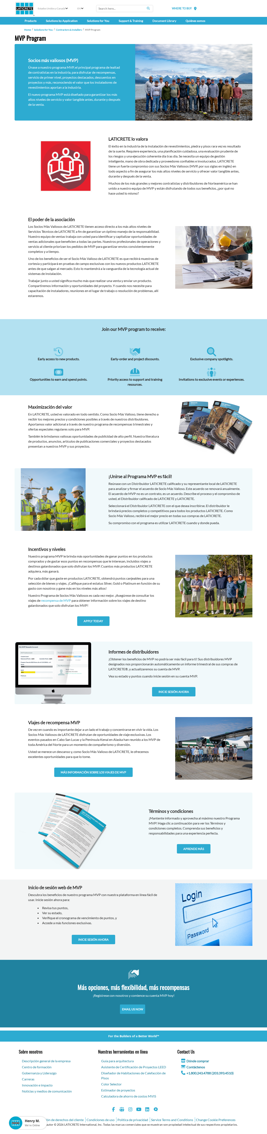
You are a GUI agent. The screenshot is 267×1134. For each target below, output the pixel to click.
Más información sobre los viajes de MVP (93, 772)
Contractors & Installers (69, 29)
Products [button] (31, 21)
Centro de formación (37, 1067)
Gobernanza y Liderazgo (39, 1073)
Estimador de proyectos (118, 1090)
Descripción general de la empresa (46, 1061)
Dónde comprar (197, 1061)
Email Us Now (132, 1009)
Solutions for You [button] (98, 21)
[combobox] (124, 8)
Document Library (164, 21)
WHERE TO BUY (182, 8)
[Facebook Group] (122, 1110)
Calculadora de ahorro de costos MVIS (128, 1096)
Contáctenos (195, 1067)
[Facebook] (113, 1110)
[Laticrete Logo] (24, 8)
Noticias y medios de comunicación (47, 1091)
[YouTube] (139, 1110)
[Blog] (156, 1110)
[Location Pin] (195, 8)
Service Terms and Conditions (172, 1120)
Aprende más (193, 849)
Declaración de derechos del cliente (58, 1120)
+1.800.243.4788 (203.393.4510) (210, 1073)
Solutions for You (43, 29)
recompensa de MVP (56, 600)
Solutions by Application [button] (62, 21)
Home (27, 29)
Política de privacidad (132, 1120)
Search (148, 8)
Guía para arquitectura (117, 1061)
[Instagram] (130, 1110)
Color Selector (111, 1084)
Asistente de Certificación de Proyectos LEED (133, 1067)
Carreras (28, 1079)
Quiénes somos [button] (195, 21)
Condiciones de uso (101, 1120)
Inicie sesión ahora (174, 691)
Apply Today (93, 621)
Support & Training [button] (131, 21)
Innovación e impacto (37, 1085)
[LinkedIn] (147, 1110)
